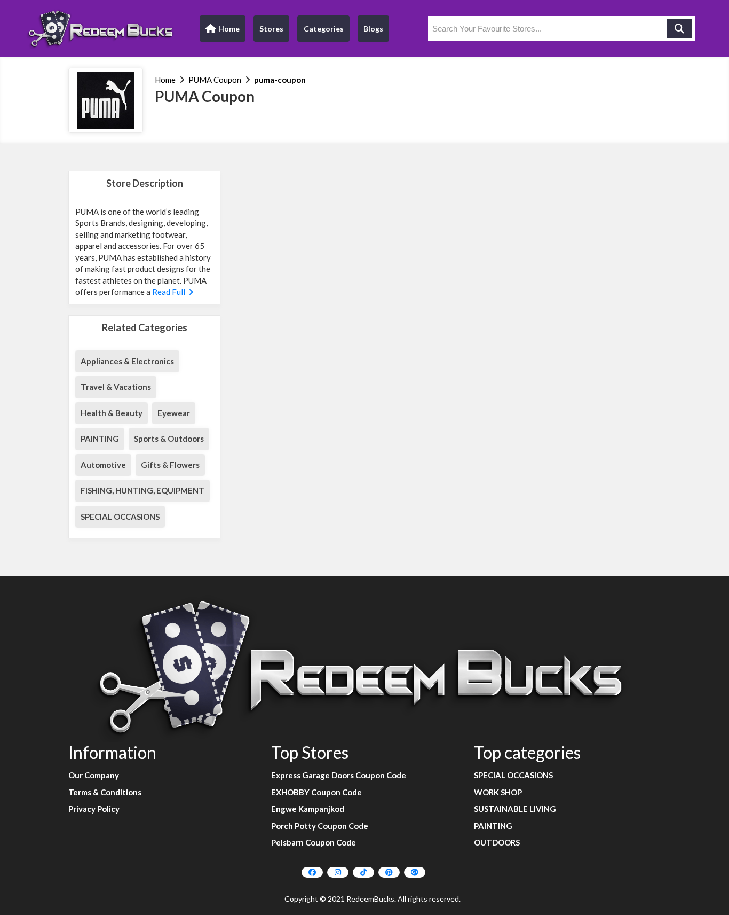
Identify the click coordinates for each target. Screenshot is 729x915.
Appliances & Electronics (127, 361)
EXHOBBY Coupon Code (316, 792)
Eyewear (173, 413)
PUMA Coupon (214, 79)
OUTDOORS (497, 842)
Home (222, 31)
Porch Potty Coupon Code (319, 826)
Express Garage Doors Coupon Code (338, 775)
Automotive (103, 465)
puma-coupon (280, 79)
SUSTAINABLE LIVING (515, 809)
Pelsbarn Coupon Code (313, 842)
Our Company (93, 775)
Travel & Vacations (116, 387)
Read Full (169, 291)
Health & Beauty (111, 413)
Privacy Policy (94, 809)
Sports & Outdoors (169, 438)
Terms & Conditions (104, 792)
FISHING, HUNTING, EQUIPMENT (142, 490)
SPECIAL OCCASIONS (120, 516)
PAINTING (100, 438)
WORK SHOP (498, 792)
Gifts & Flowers (170, 465)
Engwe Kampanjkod (307, 809)
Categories (324, 28)
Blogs (373, 28)
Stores (271, 28)
